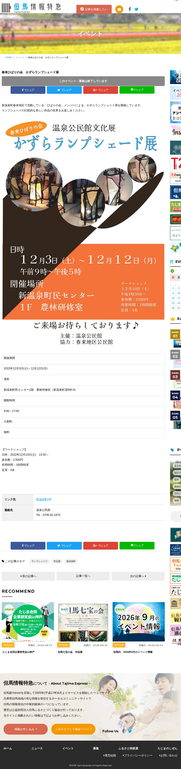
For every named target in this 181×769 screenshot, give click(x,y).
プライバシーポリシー (138, 755)
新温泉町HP (44, 499)
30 (173, 307)
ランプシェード (39, 561)
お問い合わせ (168, 755)
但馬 (176, 500)
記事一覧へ (83, 575)
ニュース (37, 748)
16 (173, 298)
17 (178, 298)
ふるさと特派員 (128, 748)
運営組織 (110, 755)
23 (173, 303)
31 (178, 307)
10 (178, 293)
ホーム (8, 748)
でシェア (29, 90)
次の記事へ (137, 576)
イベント (20, 57)
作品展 (57, 561)
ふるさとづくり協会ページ (72, 729)
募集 (96, 748)
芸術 (176, 479)
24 (178, 303)
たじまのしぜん (167, 748)
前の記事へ (29, 576)
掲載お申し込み (24, 729)
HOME (8, 57)
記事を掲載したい (96, 9)
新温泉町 (71, 561)
